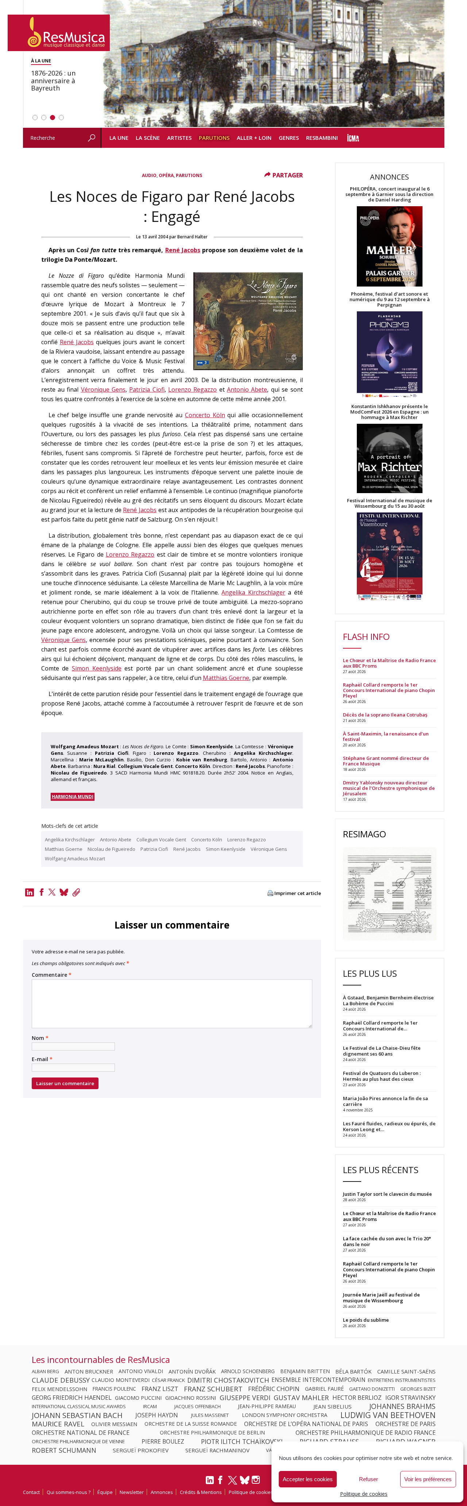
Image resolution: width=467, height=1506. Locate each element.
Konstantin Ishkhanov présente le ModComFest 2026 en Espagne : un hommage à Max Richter (389, 412)
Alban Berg (45, 1371)
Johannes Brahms (402, 1406)
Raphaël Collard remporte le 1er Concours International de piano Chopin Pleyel (389, 690)
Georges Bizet (418, 1389)
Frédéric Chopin (274, 1389)
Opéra (166, 175)
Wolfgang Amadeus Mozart (75, 858)
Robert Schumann (64, 1450)
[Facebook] (41, 892)
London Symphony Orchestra (284, 1415)
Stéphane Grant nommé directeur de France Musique (386, 761)
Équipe (105, 1492)
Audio (149, 175)
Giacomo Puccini (138, 1398)
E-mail (42, 1059)
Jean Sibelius (332, 1406)
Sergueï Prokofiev (141, 1450)
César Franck (168, 1380)
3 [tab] (52, 117)
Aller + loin (254, 137)
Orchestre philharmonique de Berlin (212, 1433)
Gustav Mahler (301, 1398)
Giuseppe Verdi (245, 1398)
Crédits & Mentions (201, 1492)
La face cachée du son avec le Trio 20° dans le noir (387, 1241)
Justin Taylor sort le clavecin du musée (387, 1194)
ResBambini (322, 137)
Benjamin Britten (305, 1371)
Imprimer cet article (297, 893)
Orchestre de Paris (405, 1424)
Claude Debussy (61, 1380)
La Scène (148, 137)
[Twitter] (52, 892)
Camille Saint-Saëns (406, 1371)
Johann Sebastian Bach (77, 1415)
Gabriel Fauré (324, 1389)
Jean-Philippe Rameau (267, 1406)
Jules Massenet (210, 1415)
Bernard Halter (192, 237)
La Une (118, 137)
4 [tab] (61, 117)
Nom (40, 1038)
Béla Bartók (353, 1371)
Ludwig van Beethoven (388, 1415)
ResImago (364, 834)
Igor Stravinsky (410, 1398)
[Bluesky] (245, 1480)
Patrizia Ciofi (146, 389)
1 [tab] (35, 117)
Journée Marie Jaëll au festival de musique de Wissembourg (381, 1297)
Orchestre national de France (81, 1433)
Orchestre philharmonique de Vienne (78, 1441)
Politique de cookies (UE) (256, 1492)
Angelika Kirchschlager (253, 592)
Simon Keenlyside (96, 668)
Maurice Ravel (58, 1424)
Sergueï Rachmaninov (217, 1450)
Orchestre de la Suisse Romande (190, 1424)
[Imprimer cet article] (270, 893)
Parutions (214, 137)
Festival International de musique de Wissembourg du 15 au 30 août (389, 503)
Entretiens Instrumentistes (402, 1380)
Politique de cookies (363, 1493)
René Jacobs (182, 250)
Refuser (368, 1479)
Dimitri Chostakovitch (228, 1380)
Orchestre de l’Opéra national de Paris (306, 1424)
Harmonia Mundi (72, 797)
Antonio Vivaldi (141, 1371)
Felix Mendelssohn (59, 1389)
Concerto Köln (205, 415)
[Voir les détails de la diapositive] (272, 64)
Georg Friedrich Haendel (72, 1398)
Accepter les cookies (308, 1479)
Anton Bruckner (89, 1371)
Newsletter (132, 1492)
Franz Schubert (213, 1389)
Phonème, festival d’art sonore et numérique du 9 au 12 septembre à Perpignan (390, 299)
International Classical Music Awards (79, 1406)
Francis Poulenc (114, 1389)
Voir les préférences (428, 1479)
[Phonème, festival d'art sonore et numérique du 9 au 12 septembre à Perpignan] (389, 355)
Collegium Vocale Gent (161, 839)
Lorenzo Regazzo (192, 389)
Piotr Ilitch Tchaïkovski (242, 1441)
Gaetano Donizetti (372, 1389)
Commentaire (52, 975)
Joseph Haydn (156, 1415)
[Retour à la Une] (59, 33)
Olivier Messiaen (114, 1424)
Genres (289, 137)
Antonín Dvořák (192, 1371)
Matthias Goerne (226, 678)
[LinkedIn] (210, 1483)
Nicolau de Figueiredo (111, 849)
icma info (353, 138)
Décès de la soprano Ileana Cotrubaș (385, 715)
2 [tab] (43, 117)
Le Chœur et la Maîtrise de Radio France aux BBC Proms (389, 663)
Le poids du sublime (366, 1320)
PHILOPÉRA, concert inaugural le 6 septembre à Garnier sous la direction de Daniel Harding (389, 194)
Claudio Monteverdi (121, 1380)
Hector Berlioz (357, 1398)
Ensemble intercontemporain (318, 1380)
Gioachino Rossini (190, 1398)
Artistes (179, 137)
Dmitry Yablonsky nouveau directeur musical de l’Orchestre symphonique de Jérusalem (389, 788)
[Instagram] (257, 1480)
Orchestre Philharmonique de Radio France (366, 1433)
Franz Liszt (160, 1389)
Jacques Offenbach (197, 1406)
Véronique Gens (103, 389)
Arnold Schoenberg (248, 1371)
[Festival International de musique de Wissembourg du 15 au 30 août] (389, 556)
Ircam (150, 1406)
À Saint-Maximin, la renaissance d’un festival (386, 736)
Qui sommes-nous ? (68, 1492)
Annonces (162, 1492)
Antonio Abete (247, 389)
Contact (31, 1492)
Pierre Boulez (163, 1441)
